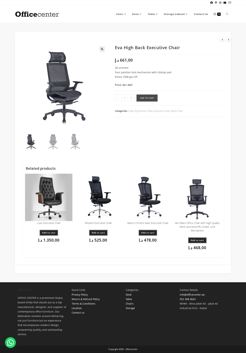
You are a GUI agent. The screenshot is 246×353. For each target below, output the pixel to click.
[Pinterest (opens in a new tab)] (216, 3)
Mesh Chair (177, 111)
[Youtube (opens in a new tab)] (224, 3)
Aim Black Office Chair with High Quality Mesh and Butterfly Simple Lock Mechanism (197, 226)
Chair (131, 111)
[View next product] (228, 39)
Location (77, 308)
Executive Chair (161, 111)
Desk (128, 294)
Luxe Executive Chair (49, 223)
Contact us (78, 312)
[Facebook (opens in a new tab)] (211, 3)
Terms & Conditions (83, 303)
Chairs (129, 303)
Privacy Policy (80, 294)
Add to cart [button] (48, 232)
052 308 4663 (188, 299)
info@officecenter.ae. (192, 294)
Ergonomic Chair (143, 111)
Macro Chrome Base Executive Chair (147, 223)
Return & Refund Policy (86, 299)
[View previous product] (222, 39)
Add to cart (147, 98)
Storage (130, 308)
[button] (102, 49)
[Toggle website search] (227, 14)
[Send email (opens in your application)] (229, 3)
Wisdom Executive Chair (98, 223)
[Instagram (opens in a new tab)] (220, 3)
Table (129, 299)
